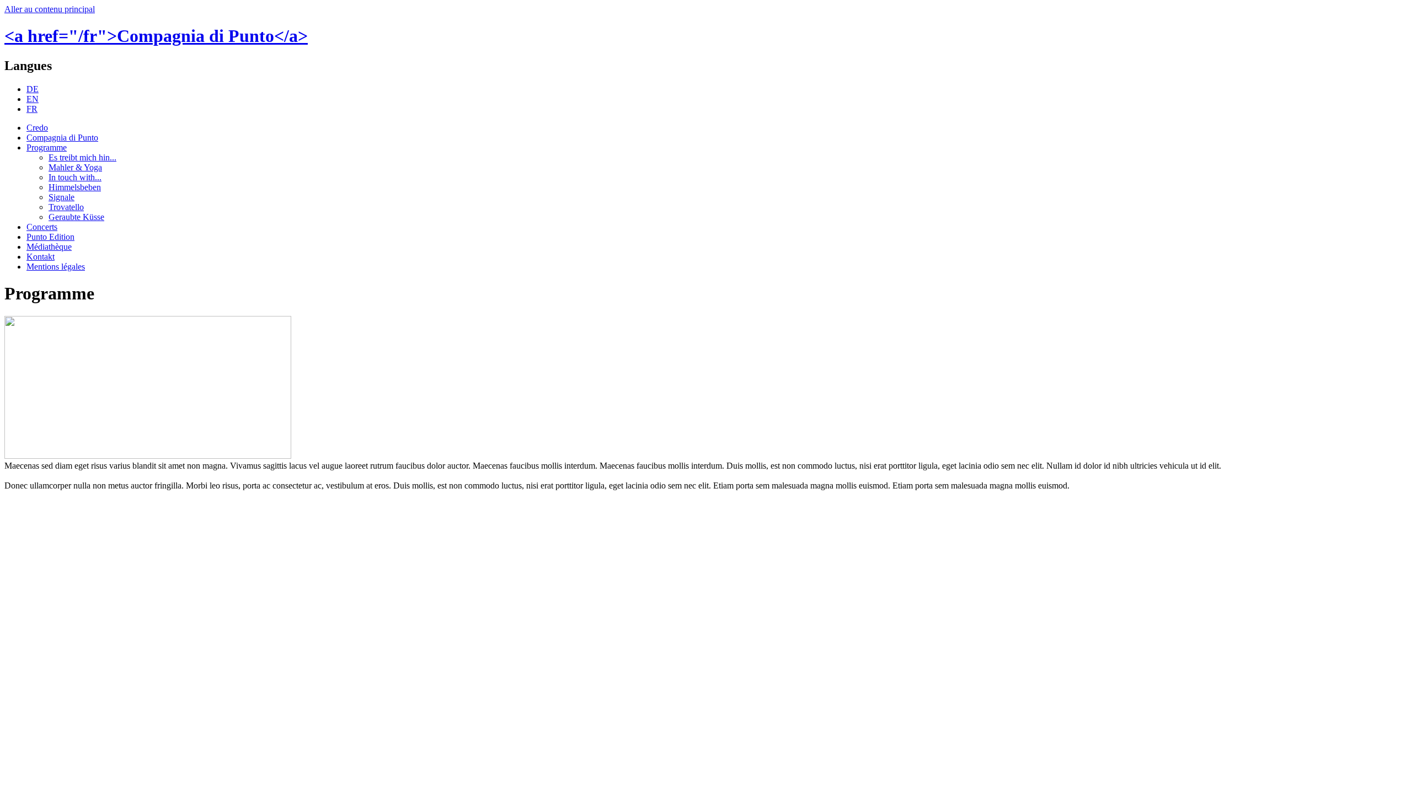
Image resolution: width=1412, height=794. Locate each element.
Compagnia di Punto (62, 137)
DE (32, 89)
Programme (46, 147)
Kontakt (40, 256)
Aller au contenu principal (49, 9)
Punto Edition (50, 237)
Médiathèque (49, 246)
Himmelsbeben (75, 187)
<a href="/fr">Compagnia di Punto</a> (156, 36)
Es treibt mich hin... (82, 157)
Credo (37, 127)
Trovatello (66, 207)
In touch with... (75, 177)
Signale (61, 197)
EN (32, 99)
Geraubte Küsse (76, 217)
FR (32, 109)
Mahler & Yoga (75, 167)
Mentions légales (55, 266)
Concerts (41, 227)
